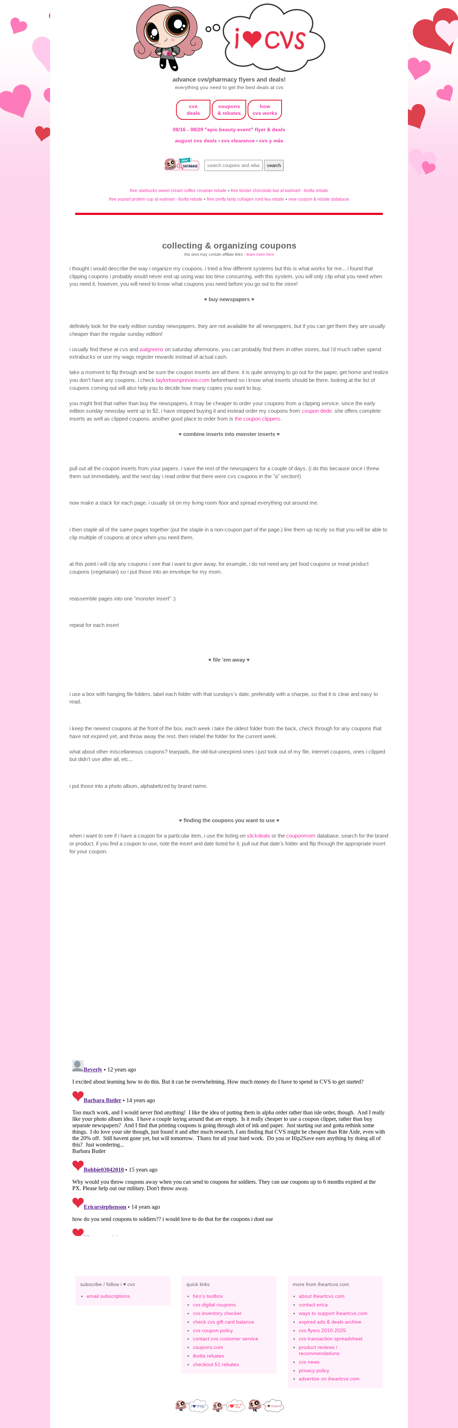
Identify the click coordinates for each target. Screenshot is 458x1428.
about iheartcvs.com (322, 1296)
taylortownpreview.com (183, 380)
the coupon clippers (257, 419)
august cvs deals (196, 140)
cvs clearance (238, 140)
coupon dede (317, 411)
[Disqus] (229, 1146)
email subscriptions (108, 1296)
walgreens (152, 349)
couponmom (301, 836)
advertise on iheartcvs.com (329, 1379)
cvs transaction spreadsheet (330, 1338)
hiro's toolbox (208, 1296)
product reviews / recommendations (319, 1350)
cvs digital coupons (214, 1304)
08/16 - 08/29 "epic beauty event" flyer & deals (229, 129)
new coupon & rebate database (318, 199)
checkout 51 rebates (216, 1364)
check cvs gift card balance (223, 1322)
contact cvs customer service (225, 1338)
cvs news (309, 1362)
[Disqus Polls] (229, 960)
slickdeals (258, 836)
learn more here (260, 254)
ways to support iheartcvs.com (333, 1313)
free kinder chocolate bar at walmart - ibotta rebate (279, 190)
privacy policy (314, 1370)
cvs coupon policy (213, 1330)
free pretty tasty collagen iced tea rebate (245, 199)
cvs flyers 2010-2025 (322, 1330)
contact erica (313, 1304)
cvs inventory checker (217, 1313)
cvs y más (271, 140)
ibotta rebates (208, 1356)
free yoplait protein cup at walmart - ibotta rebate (156, 199)
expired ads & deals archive (330, 1322)
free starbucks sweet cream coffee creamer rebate (178, 190)
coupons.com (208, 1347)
